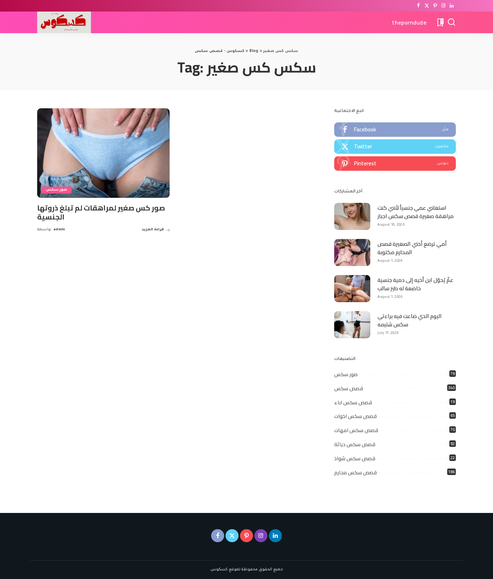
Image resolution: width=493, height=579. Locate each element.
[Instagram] (443, 6)
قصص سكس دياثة (354, 444)
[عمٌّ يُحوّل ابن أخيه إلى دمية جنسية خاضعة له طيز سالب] (352, 288)
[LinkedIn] (452, 6)
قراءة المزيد (153, 230)
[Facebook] (418, 6)
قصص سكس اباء (353, 402)
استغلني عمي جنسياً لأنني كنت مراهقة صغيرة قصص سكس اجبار (416, 212)
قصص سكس (348, 388)
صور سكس (56, 190)
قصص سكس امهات (356, 430)
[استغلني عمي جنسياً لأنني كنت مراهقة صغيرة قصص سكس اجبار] (352, 216)
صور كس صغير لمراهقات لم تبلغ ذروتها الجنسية (101, 212)
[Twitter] (427, 6)
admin (59, 230)
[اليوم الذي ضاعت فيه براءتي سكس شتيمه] (352, 324)
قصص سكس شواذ (354, 458)
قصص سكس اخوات (355, 416)
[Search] (451, 22)
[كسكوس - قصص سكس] (64, 22)
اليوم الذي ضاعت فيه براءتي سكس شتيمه (410, 320)
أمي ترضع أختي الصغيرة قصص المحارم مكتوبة (412, 248)
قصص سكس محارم (355, 472)
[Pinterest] (435, 6)
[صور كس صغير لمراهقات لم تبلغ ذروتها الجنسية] (103, 153)
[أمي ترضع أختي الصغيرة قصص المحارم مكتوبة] (352, 252)
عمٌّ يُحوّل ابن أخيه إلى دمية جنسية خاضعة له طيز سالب (415, 284)
